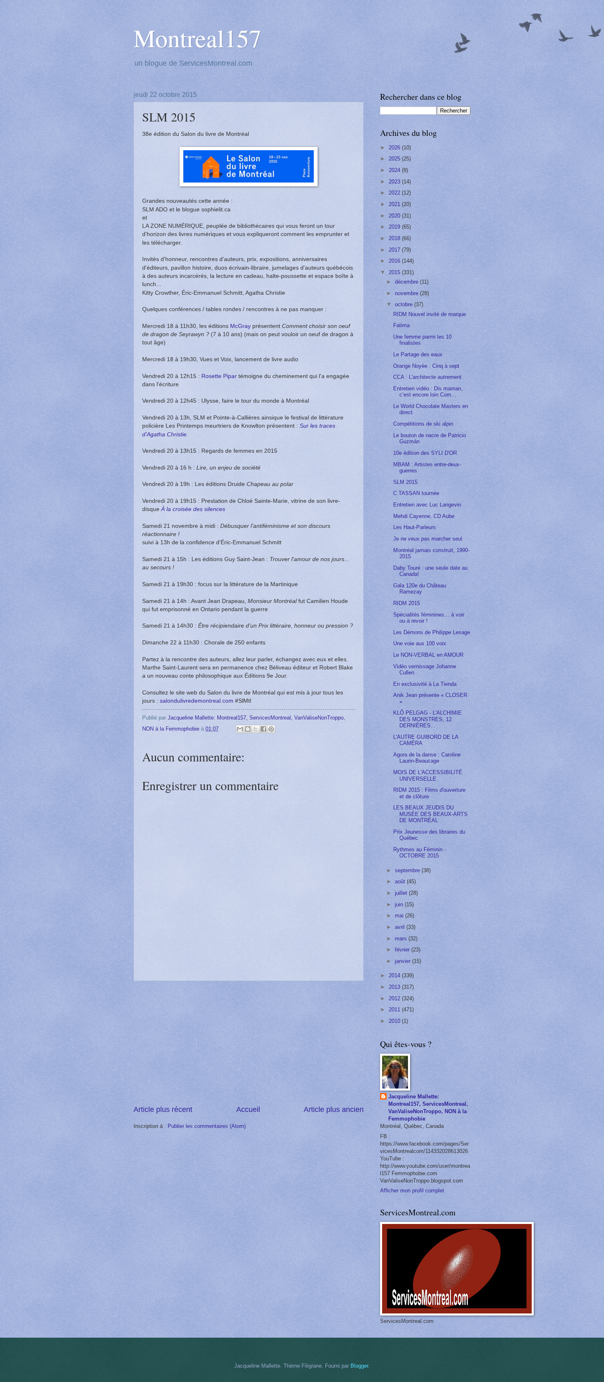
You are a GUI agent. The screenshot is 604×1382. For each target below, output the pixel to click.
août (401, 881)
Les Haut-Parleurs (414, 527)
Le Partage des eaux (418, 354)
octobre (404, 304)
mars (401, 938)
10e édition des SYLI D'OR (425, 453)
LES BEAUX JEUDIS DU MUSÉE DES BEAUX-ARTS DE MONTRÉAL (430, 813)
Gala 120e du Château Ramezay (419, 588)
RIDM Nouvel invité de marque (429, 314)
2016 (395, 261)
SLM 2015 (405, 482)
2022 (395, 193)
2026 (395, 147)
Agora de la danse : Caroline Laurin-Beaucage (427, 758)
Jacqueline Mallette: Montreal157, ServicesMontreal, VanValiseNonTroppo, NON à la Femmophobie (428, 1107)
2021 (395, 204)
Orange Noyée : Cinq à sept (426, 366)
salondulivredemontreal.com (196, 701)
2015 (395, 272)
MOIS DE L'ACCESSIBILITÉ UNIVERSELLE (427, 775)
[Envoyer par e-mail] (240, 729)
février (403, 950)
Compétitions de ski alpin (423, 424)
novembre (407, 293)
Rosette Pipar (219, 376)
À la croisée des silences (193, 509)
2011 (395, 1009)
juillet (402, 893)
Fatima (401, 325)
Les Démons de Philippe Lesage (431, 632)
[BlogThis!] (248, 729)
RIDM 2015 (406, 603)
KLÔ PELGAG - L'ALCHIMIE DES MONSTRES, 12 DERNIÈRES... (427, 719)
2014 (395, 975)
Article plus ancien (334, 1109)
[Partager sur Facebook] (263, 729)
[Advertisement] (248, 1043)
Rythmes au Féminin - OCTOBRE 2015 (419, 852)
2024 (395, 170)
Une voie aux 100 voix (419, 643)
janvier (403, 961)
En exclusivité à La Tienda (424, 684)
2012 (395, 998)
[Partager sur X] (255, 729)
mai (400, 915)
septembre (408, 870)
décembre (407, 282)
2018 (395, 238)
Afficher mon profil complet (412, 1190)
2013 (395, 987)
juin (400, 904)
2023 (395, 182)
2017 (395, 250)
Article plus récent (163, 1109)
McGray (240, 326)
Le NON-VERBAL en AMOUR (428, 655)
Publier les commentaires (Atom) (207, 1126)
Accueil (248, 1109)
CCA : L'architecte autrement (427, 377)
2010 (395, 1021)
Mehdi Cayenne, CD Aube (423, 516)
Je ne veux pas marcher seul (427, 539)
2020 (395, 216)
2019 (395, 227)
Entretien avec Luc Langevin (427, 505)
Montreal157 (197, 37)
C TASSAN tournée (416, 493)
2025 (395, 159)
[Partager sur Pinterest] (271, 729)
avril (400, 927)
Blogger (359, 1366)
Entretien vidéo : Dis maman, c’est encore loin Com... (428, 391)
